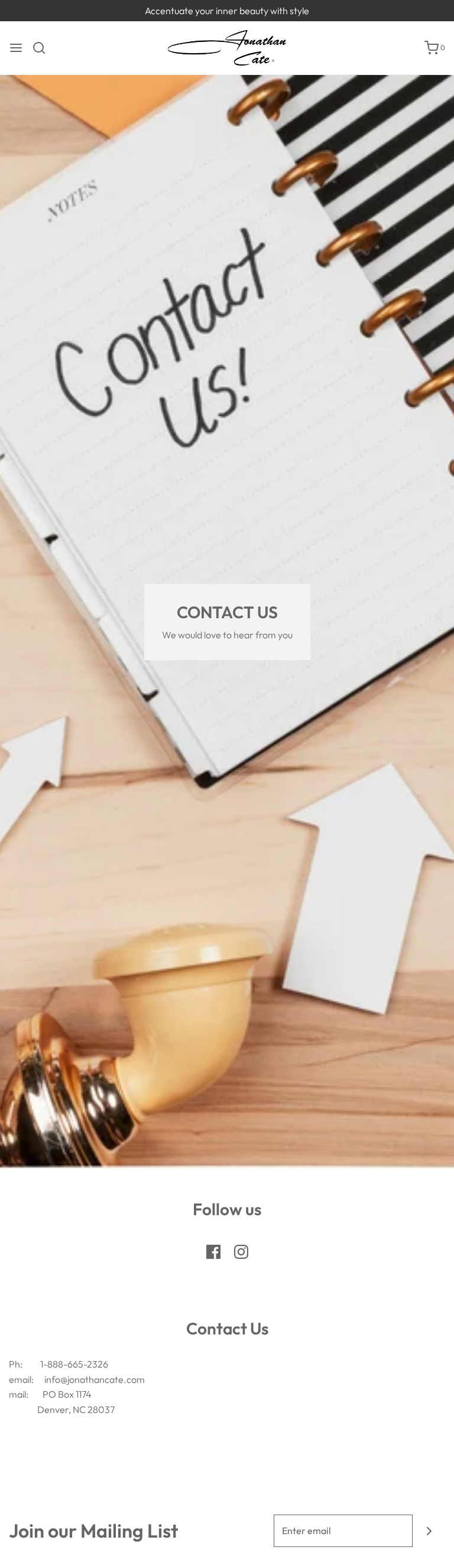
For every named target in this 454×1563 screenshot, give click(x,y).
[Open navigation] (16, 48)
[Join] (429, 1531)
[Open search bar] (43, 48)
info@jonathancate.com (94, 1379)
